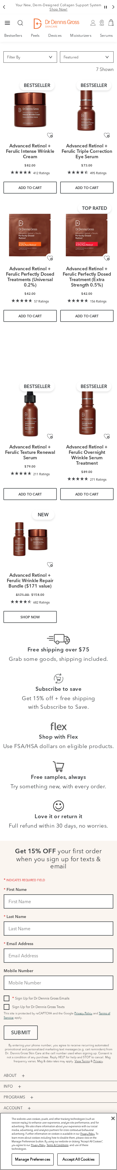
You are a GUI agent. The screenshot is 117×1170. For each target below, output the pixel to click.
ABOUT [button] (10, 1075)
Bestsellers (13, 35)
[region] (58, 1141)
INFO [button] (8, 1086)
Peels (35, 35)
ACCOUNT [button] (13, 1108)
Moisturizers (80, 35)
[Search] (20, 23)
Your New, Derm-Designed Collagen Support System (59, 7)
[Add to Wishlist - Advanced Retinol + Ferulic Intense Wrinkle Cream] (50, 135)
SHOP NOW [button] (30, 617)
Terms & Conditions (57, 1145)
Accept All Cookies (78, 1159)
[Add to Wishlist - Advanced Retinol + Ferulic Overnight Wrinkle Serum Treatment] (106, 436)
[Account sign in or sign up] (93, 23)
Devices (55, 35)
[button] (4, 7)
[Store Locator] (102, 23)
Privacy (98, 1061)
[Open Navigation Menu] (7, 23)
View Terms (82, 1061)
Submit (20, 1033)
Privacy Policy (83, 1013)
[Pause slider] (105, 7)
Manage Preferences (32, 1159)
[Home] (56, 24)
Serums (106, 35)
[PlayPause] (10, 365)
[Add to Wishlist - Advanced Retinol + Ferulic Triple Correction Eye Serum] (106, 135)
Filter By (13, 57)
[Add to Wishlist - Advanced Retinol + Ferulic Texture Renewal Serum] (50, 436)
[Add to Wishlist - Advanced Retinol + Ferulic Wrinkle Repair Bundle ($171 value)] (50, 564)
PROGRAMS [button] (14, 1097)
